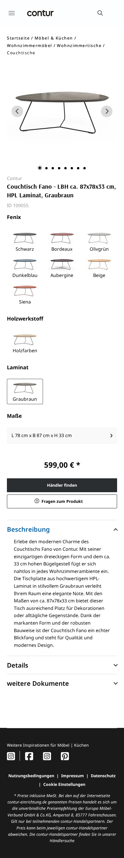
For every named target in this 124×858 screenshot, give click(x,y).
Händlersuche (62, 840)
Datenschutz (103, 775)
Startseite (18, 38)
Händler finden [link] (62, 485)
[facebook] (29, 756)
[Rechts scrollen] (106, 111)
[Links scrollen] (17, 111)
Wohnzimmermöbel (29, 45)
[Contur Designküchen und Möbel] (40, 13)
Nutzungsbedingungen (31, 775)
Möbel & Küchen (54, 38)
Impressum (72, 775)
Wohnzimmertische (79, 45)
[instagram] (11, 756)
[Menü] (11, 13)
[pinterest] (65, 756)
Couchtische (21, 52)
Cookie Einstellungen (64, 784)
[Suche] (100, 13)
